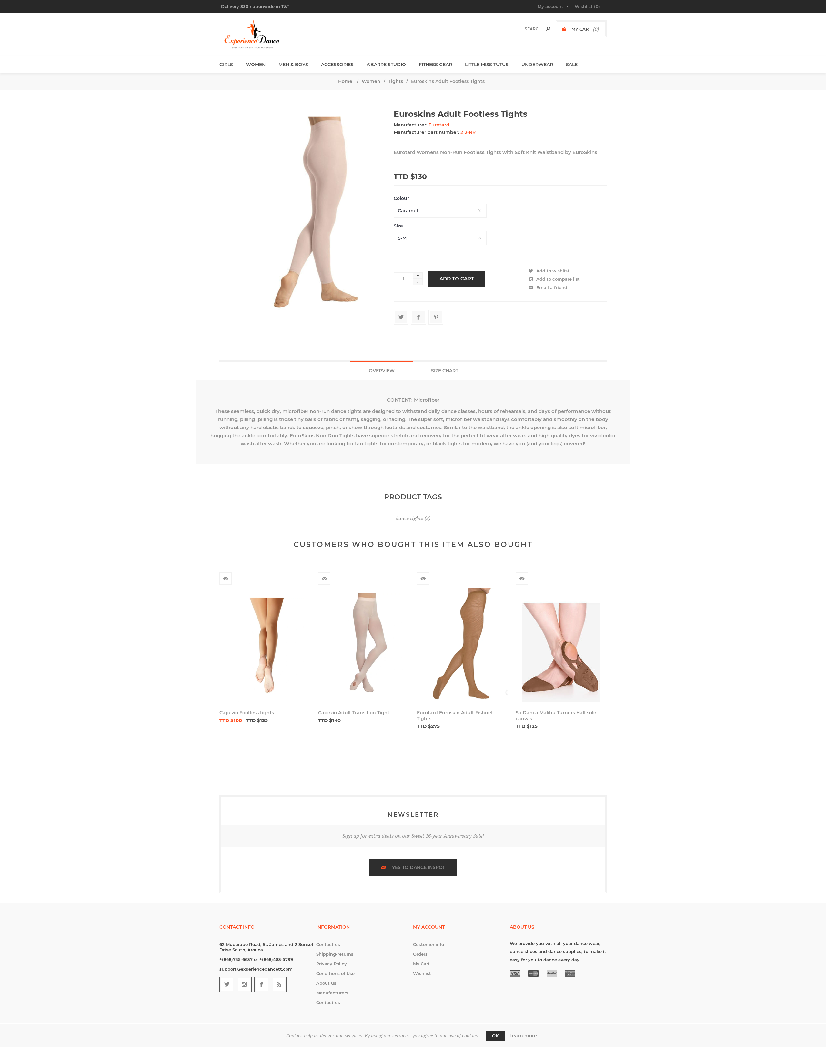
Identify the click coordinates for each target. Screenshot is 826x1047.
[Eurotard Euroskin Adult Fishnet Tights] (462, 645)
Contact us (328, 944)
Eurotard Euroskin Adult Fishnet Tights (455, 715)
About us (326, 983)
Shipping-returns (334, 954)
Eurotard (438, 125)
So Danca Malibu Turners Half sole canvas (556, 715)
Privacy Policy (331, 963)
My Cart (421, 963)
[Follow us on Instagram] (244, 984)
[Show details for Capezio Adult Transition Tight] (363, 645)
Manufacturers (332, 992)
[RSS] (279, 984)
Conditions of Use (335, 973)
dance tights (409, 518)
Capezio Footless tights (246, 713)
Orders (420, 954)
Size (398, 226)
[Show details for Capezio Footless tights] (264, 645)
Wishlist (422, 973)
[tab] (381, 370)
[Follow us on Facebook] (262, 984)
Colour (401, 198)
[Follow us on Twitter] (227, 984)
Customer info (428, 944)
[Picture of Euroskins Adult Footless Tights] (302, 213)
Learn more (523, 1036)
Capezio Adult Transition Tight (353, 713)
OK (495, 1035)
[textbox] (526, 29)
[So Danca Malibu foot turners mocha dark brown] (561, 645)
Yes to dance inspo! (418, 867)
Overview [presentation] (382, 371)
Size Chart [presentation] (444, 371)
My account (550, 6)
